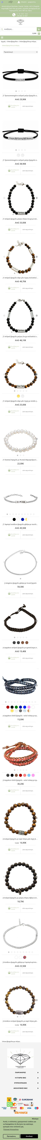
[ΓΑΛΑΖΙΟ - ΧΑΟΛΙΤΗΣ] (29, 776)
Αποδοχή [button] (29, 1136)
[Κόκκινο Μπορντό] (8, 708)
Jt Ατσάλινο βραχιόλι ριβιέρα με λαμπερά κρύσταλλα (21, 962)
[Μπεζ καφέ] (29, 711)
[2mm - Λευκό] (16, 958)
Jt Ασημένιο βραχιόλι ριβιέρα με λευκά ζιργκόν (21, 583)
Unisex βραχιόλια (12, 41)
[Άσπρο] (18, 520)
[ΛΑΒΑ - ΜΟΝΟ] (14, 643)
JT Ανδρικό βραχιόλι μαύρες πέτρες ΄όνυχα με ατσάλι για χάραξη (21, 219)
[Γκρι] (20, 711)
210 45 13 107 (22, 16)
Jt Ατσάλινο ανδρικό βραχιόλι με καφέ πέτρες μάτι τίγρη (21, 1021)
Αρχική (3, 41)
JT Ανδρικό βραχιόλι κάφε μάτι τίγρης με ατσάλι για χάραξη (21, 401)
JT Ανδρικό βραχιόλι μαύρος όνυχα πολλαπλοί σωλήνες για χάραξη (21, 336)
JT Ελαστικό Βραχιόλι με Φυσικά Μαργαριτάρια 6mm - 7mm (21, 460)
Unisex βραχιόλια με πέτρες (27, 41)
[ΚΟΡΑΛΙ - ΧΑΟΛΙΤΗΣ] (25, 776)
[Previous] (4, 74)
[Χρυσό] (18, 397)
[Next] (37, 74)
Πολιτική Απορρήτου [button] (11, 1129)
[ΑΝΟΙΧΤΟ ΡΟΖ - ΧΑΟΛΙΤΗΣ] (33, 776)
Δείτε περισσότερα (27, 106)
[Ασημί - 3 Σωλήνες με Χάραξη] (22, 156)
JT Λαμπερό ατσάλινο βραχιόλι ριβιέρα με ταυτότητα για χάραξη (21, 524)
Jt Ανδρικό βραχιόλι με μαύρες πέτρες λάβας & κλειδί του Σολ (21, 898)
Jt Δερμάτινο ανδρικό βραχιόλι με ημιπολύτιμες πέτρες (21, 648)
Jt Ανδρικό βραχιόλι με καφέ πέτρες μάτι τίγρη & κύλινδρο (21, 839)
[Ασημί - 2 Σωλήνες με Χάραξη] (18, 156)
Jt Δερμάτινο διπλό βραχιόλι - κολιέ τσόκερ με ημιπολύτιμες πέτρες (21, 780)
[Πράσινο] (16, 708)
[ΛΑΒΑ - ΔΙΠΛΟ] (18, 643)
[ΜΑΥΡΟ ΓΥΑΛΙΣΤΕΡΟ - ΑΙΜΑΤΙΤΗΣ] (12, 776)
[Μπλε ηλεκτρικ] (25, 708)
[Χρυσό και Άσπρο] (27, 520)
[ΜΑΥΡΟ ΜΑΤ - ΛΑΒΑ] (8, 776)
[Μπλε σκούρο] (20, 708)
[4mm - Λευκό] (20, 958)
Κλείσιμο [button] (35, 1119)
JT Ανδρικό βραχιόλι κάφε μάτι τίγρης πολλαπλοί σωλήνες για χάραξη (21, 278)
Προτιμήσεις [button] (11, 1136)
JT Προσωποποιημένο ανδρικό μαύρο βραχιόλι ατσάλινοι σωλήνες (21, 160)
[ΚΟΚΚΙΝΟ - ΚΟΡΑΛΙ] (20, 776)
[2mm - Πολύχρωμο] (25, 958)
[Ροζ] (29, 708)
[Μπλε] (22, 520)
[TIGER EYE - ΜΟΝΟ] (22, 643)
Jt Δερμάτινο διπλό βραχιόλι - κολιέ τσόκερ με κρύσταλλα (21, 716)
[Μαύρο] (14, 520)
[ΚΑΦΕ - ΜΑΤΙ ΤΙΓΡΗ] (16, 776)
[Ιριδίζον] (25, 711)
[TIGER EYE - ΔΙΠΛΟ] (27, 643)
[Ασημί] (22, 397)
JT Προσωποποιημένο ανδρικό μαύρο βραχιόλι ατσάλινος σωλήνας (21, 96)
